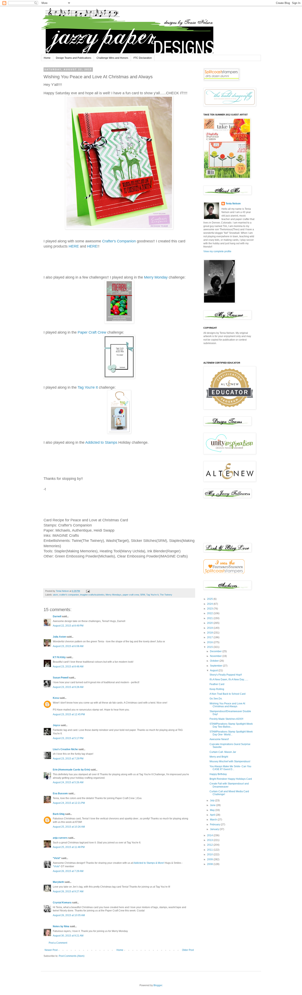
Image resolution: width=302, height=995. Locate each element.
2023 (210, 608)
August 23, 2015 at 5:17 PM (68, 738)
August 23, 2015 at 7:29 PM (68, 758)
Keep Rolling (217, 689)
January (215, 829)
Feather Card (217, 684)
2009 (210, 859)
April (213, 814)
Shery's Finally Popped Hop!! (226, 674)
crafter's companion (69, 594)
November (216, 656)
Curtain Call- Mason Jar (223, 752)
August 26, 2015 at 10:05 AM (69, 915)
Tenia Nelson (233, 203)
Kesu (56, 698)
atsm (55, 594)
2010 (210, 854)
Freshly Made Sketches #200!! (226, 718)
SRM (142, 594)
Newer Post (51, 950)
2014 (210, 835)
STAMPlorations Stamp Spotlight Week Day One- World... (231, 733)
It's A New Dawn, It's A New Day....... (229, 679)
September (216, 665)
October (214, 660)
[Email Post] (87, 591)
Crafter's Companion (119, 241)
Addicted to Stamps (101, 442)
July (212, 800)
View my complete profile (217, 251)
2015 (210, 647)
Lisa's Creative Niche (65, 749)
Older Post (188, 950)
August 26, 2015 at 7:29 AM (68, 871)
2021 (210, 618)
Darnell (57, 616)
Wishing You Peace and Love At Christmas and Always (227, 705)
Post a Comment (58, 942)
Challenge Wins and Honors (112, 57)
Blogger (157, 985)
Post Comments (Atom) (71, 956)
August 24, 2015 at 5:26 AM (68, 782)
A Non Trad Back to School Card (228, 693)
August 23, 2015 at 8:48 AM (68, 666)
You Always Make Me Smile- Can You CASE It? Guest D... (230, 768)
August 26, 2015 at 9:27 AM (68, 891)
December (216, 651)
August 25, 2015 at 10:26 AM (69, 826)
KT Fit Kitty (59, 657)
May (212, 810)
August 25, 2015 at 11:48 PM (69, 847)
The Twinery (166, 594)
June (213, 805)
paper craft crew (131, 594)
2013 (210, 840)
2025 (210, 599)
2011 (210, 849)
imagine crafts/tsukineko (92, 594)
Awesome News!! (219, 739)
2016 (210, 642)
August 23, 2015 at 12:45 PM (69, 714)
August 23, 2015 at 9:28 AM (68, 687)
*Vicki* (57, 858)
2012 (210, 844)
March (214, 819)
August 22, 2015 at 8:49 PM (68, 625)
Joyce (56, 725)
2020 (210, 623)
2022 (210, 613)
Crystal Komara (62, 902)
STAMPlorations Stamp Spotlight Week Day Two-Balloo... (231, 725)
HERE (74, 246)
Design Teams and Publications (73, 57)
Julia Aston (59, 636)
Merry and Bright (219, 756)
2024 (210, 603)
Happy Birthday (218, 774)
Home (47, 57)
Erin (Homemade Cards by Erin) (71, 769)
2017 (210, 637)
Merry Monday (156, 277)
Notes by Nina (61, 926)
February (215, 824)
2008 (210, 864)
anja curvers (60, 837)
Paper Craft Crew (92, 332)
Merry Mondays (113, 594)
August (214, 670)
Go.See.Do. (216, 698)
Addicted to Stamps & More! (148, 862)
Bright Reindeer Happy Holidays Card (231, 778)
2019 (210, 627)
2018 (210, 632)
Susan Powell (60, 677)
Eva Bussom (60, 793)
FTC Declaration (143, 57)
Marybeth (58, 882)
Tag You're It (88, 387)
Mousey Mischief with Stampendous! (230, 761)
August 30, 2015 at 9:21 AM (68, 935)
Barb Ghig (59, 814)
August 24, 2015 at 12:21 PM (69, 803)
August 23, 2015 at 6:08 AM (68, 646)
